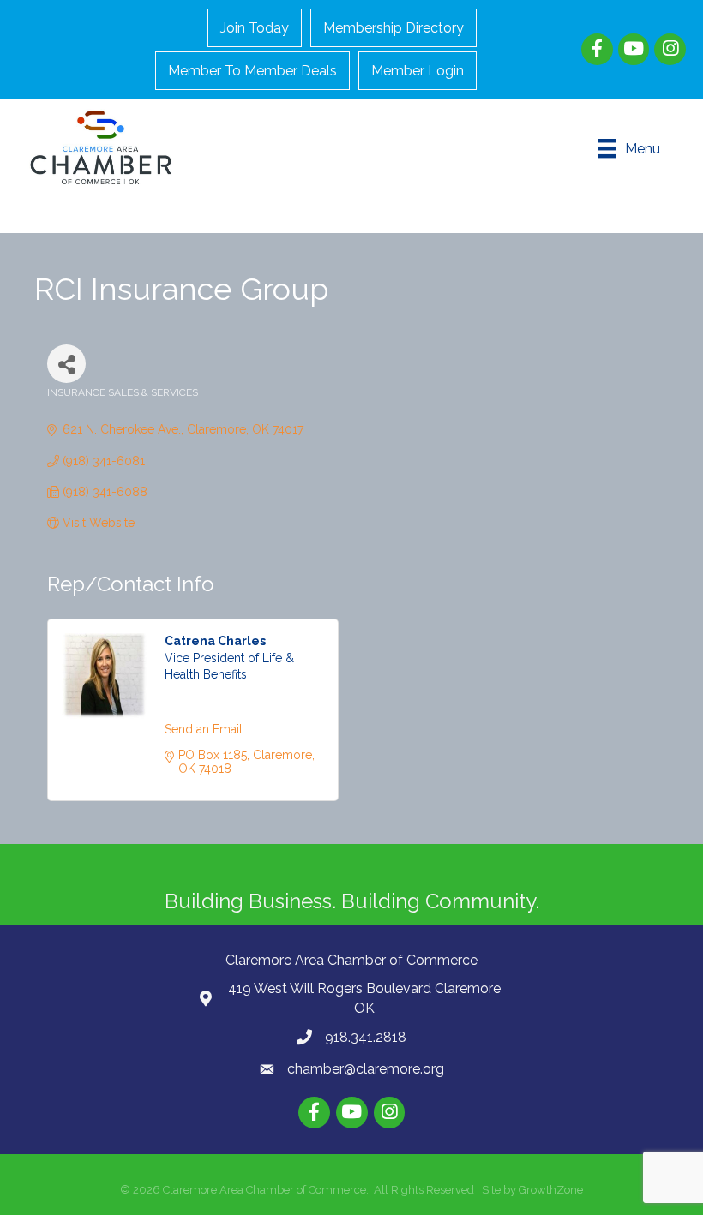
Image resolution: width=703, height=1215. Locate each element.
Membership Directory (393, 28)
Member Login (417, 71)
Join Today (254, 28)
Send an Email (204, 729)
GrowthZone (551, 1189)
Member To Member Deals (252, 71)
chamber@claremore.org (365, 1069)
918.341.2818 (365, 1037)
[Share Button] (66, 363)
